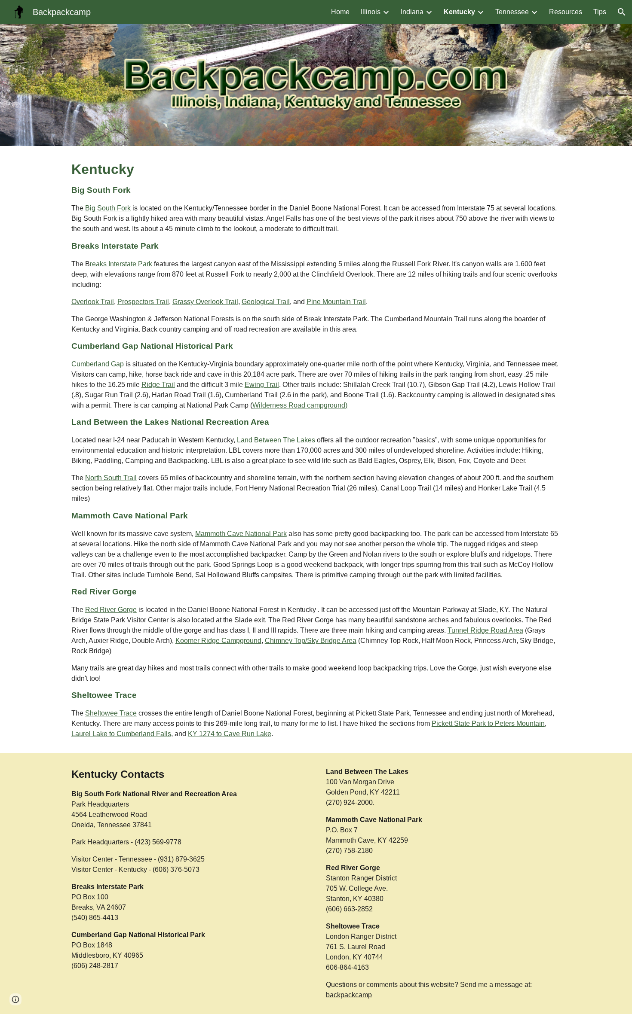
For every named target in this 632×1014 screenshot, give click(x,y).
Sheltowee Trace (111, 713)
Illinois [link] (370, 11)
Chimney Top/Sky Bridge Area (310, 640)
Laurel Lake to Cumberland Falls (121, 733)
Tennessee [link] (512, 11)
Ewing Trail (262, 384)
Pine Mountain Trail (336, 301)
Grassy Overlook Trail (205, 301)
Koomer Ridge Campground (218, 640)
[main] (316, 449)
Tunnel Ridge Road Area (485, 630)
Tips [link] (599, 11)
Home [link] (340, 11)
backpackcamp (349, 995)
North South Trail (111, 477)
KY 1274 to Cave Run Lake (229, 733)
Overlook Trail (92, 301)
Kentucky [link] (459, 11)
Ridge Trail (158, 384)
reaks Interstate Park (121, 264)
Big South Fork (108, 208)
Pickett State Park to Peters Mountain (488, 723)
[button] (621, 12)
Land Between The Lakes (276, 440)
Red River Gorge (111, 609)
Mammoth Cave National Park (241, 533)
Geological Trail (266, 301)
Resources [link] (565, 11)
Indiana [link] (412, 11)
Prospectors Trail (143, 301)
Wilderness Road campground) (299, 405)
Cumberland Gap (97, 364)
